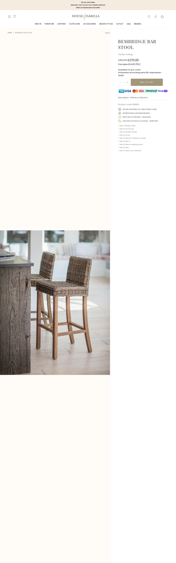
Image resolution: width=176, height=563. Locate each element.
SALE (129, 24)
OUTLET (119, 24)
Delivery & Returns (139, 98)
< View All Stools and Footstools (129, 150)
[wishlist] (14, 16)
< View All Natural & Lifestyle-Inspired (132, 138)
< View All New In (124, 141)
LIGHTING (61, 24)
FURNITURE (49, 24)
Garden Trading (125, 54)
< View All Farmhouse (126, 129)
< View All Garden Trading (127, 132)
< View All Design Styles (127, 126)
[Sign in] (155, 16)
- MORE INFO (146, 117)
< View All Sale (123, 147)
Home (10, 33)
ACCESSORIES (89, 24)
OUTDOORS (74, 24)
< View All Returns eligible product (130, 144)
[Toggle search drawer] (149, 16)
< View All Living (124, 135)
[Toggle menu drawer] (9, 16)
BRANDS (137, 24)
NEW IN (38, 24)
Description (123, 98)
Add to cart (147, 82)
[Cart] (162, 16)
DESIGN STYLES (106, 24)
